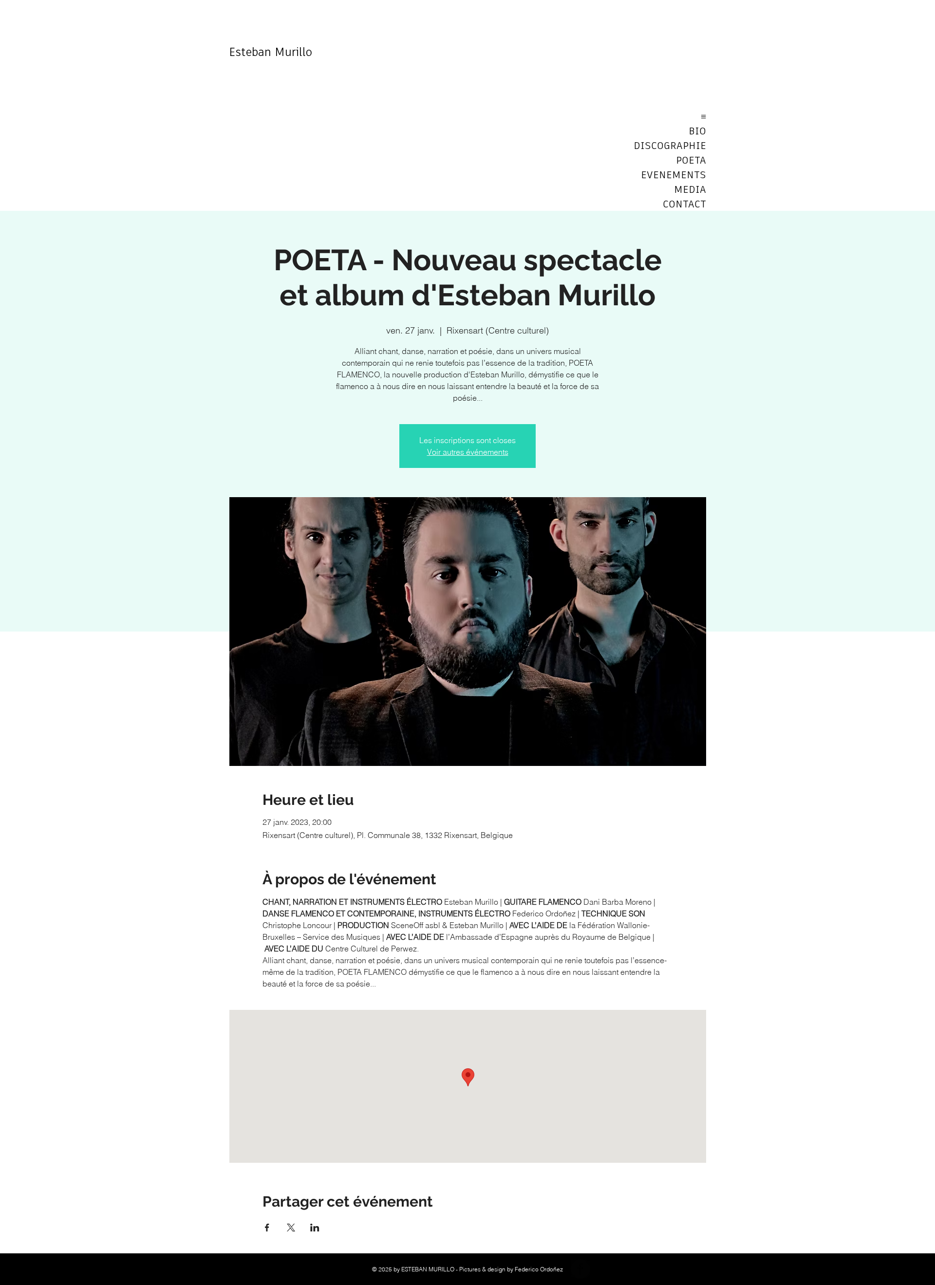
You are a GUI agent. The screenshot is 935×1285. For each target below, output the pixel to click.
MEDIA (690, 190)
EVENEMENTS (673, 175)
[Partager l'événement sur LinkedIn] (314, 1227)
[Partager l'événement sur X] (291, 1227)
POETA (691, 161)
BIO (697, 131)
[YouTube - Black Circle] (604, 1269)
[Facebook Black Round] (580, 1269)
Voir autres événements (467, 452)
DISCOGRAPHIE (671, 146)
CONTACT (684, 204)
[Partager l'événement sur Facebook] (267, 1227)
